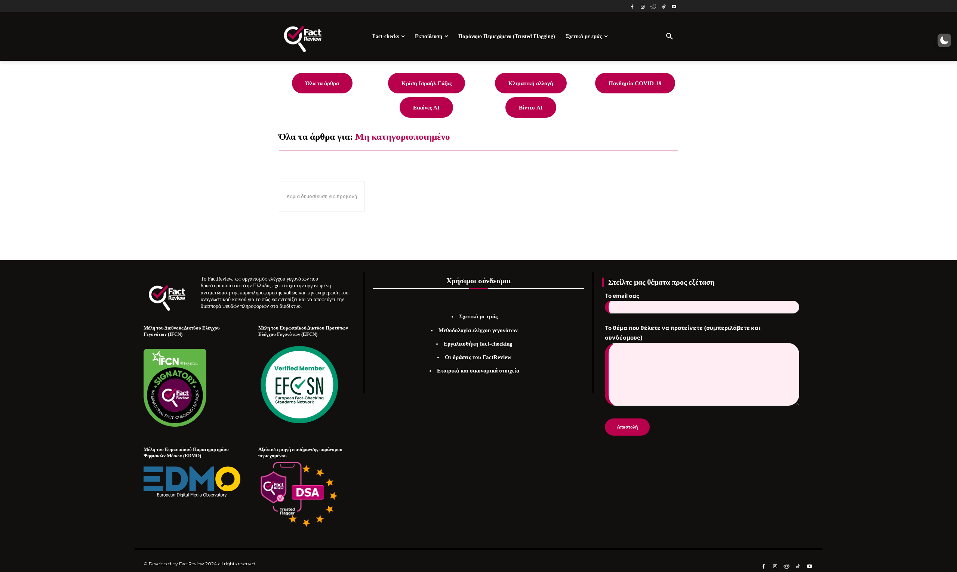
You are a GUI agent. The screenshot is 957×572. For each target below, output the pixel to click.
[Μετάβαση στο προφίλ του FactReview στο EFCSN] (299, 384)
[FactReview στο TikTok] (663, 7)
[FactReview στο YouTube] (674, 7)
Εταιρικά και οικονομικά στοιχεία (478, 371)
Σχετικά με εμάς (478, 316)
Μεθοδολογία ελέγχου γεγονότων (478, 330)
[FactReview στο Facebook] (632, 7)
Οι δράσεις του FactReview (478, 357)
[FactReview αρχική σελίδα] (303, 36)
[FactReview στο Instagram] (642, 7)
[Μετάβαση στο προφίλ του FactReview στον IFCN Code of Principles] (175, 424)
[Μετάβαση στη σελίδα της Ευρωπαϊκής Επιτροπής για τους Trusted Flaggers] (299, 495)
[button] (669, 37)
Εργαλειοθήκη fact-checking (478, 344)
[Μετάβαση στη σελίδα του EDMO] (192, 481)
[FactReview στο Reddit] (653, 7)
